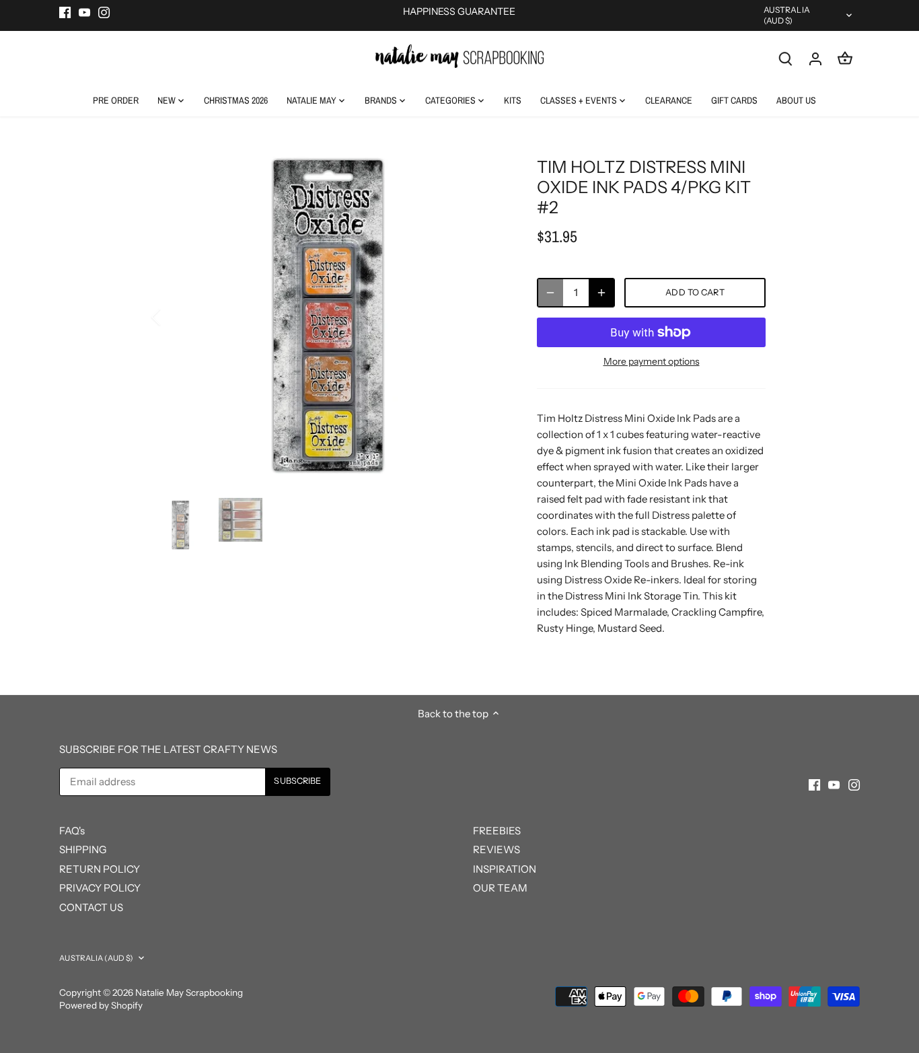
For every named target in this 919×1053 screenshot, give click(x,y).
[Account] (815, 58)
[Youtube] (84, 12)
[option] (329, 317)
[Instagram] (104, 12)
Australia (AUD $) (787, 15)
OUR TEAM (500, 887)
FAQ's (72, 830)
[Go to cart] (845, 58)
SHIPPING (82, 849)
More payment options (651, 362)
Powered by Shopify (101, 1005)
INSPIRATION (504, 869)
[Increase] (601, 293)
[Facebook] (65, 12)
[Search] (786, 58)
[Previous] (173, 316)
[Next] (484, 316)
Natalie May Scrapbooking (189, 992)
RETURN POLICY (99, 869)
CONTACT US (91, 907)
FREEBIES (497, 830)
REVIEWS (496, 849)
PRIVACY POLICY (100, 887)
